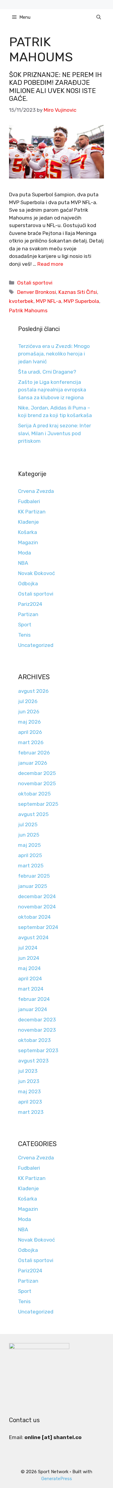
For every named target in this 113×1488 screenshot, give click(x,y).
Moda (24, 553)
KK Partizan (32, 512)
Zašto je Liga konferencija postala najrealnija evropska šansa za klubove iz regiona (52, 389)
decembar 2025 (37, 773)
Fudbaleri (29, 501)
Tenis (24, 635)
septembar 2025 (38, 804)
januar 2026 (32, 763)
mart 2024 (30, 989)
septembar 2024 (38, 927)
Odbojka (28, 583)
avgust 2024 (33, 937)
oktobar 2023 (34, 1040)
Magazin (28, 542)
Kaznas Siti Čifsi (77, 292)
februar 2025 (34, 876)
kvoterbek (21, 301)
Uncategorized (35, 645)
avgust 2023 (33, 1061)
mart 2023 (30, 1112)
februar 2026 (34, 753)
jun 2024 (28, 958)
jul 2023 (27, 1071)
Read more (50, 264)
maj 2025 (29, 845)
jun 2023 (28, 1081)
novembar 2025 (37, 783)
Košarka (27, 532)
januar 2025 (32, 886)
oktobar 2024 (34, 917)
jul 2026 (27, 701)
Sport (24, 625)
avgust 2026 (33, 691)
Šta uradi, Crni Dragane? (47, 372)
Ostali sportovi (34, 283)
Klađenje (28, 522)
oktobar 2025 (34, 794)
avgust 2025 (33, 814)
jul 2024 (27, 948)
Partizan (28, 614)
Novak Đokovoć (36, 573)
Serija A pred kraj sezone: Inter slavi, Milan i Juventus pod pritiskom (54, 433)
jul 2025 (27, 824)
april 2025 (30, 855)
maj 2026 (29, 722)
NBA (23, 563)
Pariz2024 (30, 604)
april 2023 (30, 1102)
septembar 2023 (38, 1050)
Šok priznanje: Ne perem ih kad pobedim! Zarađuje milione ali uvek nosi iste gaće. (55, 87)
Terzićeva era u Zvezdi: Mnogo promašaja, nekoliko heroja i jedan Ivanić (54, 354)
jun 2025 (28, 835)
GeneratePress (56, 1478)
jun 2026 (28, 712)
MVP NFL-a (48, 301)
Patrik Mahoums (28, 310)
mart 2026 (30, 742)
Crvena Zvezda (36, 491)
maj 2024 (29, 968)
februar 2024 (34, 999)
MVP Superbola (81, 301)
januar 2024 (32, 1009)
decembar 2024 (37, 896)
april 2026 (30, 732)
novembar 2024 (37, 907)
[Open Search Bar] (98, 17)
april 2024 (30, 978)
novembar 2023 (37, 1030)
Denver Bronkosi (36, 292)
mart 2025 (30, 866)
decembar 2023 (37, 1020)
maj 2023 (29, 1091)
